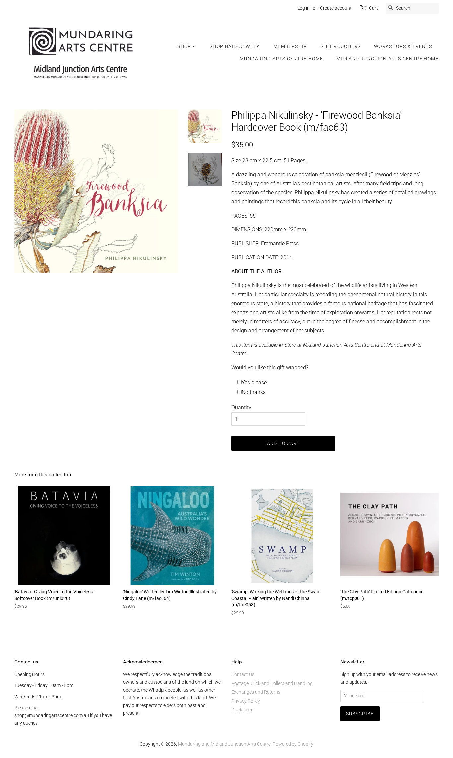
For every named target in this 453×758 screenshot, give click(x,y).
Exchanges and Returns (255, 692)
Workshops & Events (403, 46)
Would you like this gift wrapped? (269, 367)
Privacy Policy (245, 701)
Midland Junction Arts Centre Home (387, 58)
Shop (185, 46)
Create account (336, 8)
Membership (290, 46)
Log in (303, 8)
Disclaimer (242, 709)
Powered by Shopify (293, 744)
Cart (373, 8)
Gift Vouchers (340, 46)
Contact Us (242, 674)
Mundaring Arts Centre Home (281, 58)
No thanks (254, 392)
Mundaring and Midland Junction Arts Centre (224, 744)
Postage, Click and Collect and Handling (272, 683)
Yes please (254, 382)
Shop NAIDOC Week (235, 46)
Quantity (241, 407)
